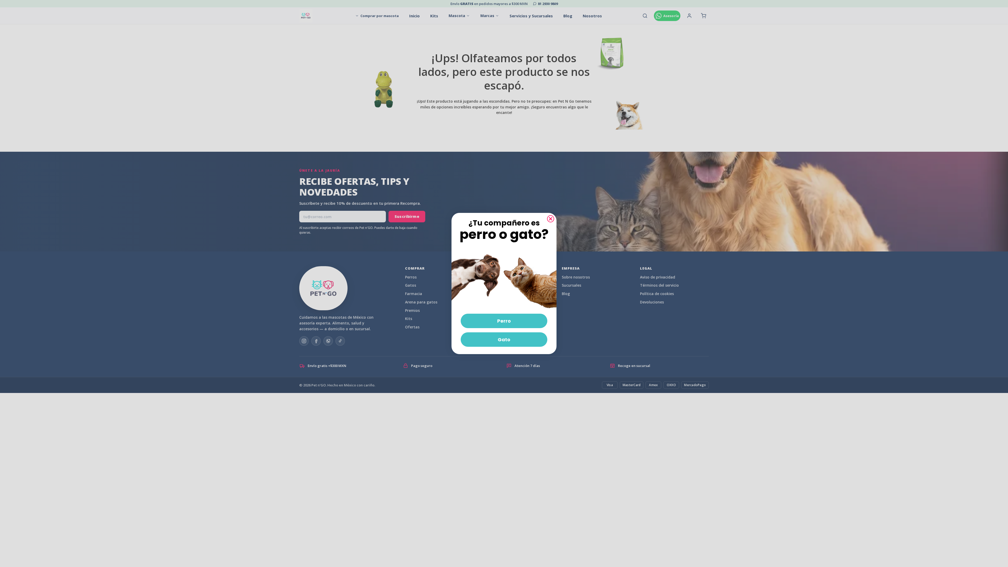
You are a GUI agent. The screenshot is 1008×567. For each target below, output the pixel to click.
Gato (504, 339)
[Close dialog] (550, 219)
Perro (504, 321)
